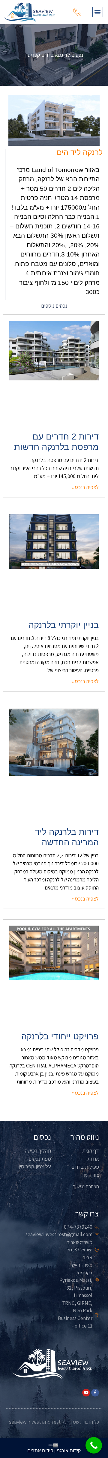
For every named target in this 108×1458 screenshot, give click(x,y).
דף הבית (90, 1150)
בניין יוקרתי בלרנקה (63, 625)
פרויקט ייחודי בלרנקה (60, 1036)
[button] (97, 12)
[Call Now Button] (94, 1445)
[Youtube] (86, 1392)
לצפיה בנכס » (85, 487)
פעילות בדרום (85, 1166)
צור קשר (91, 1174)
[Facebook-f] (95, 1392)
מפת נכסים (39, 1158)
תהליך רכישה (38, 1150)
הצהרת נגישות (85, 1186)
